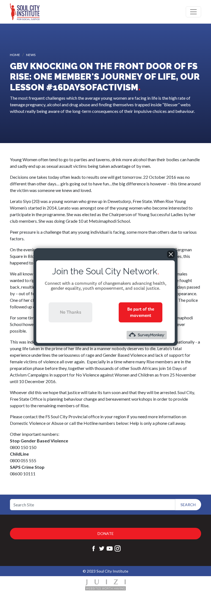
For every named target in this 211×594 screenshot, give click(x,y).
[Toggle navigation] (193, 11)
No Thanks (70, 312)
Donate (106, 533)
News (30, 55)
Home (15, 55)
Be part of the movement (140, 312)
